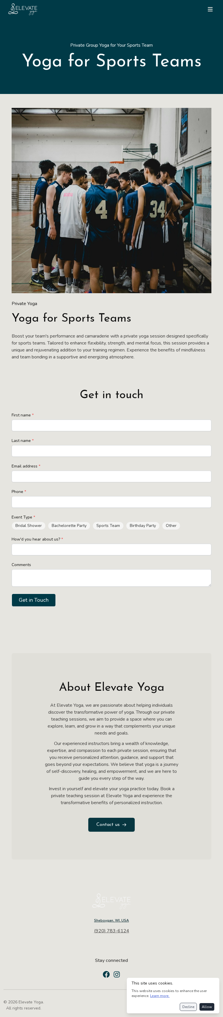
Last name (23, 440)
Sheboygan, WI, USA (111, 920)
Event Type (23, 517)
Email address (26, 466)
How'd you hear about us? (37, 539)
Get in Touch (33, 600)
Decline (188, 1007)
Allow (207, 1007)
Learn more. (160, 996)
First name (23, 415)
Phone (19, 491)
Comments (21, 565)
